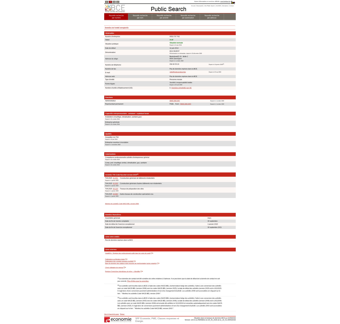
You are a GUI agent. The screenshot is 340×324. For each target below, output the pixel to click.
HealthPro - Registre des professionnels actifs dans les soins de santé (127, 253)
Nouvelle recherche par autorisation (188, 16)
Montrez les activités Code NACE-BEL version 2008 (122, 203)
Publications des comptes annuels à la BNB (119, 261)
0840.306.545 (175, 101)
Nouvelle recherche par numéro (116, 16)
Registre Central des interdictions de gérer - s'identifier (122, 271)
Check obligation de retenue (114, 267)
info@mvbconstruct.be (178, 72)
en (118, 2)
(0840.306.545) (185, 104)
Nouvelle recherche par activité (164, 16)
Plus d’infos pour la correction (138, 281)
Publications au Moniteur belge (115, 259)
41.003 (115, 183)
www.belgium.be (225, 1)
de (114, 2)
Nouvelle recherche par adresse (212, 16)
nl (106, 2)
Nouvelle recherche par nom (140, 16)
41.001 (115, 178)
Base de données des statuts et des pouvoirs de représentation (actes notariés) (131, 263)
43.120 (115, 189)
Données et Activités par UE (181, 88)
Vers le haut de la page (111, 314)
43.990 (115, 194)
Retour (122, 314)
